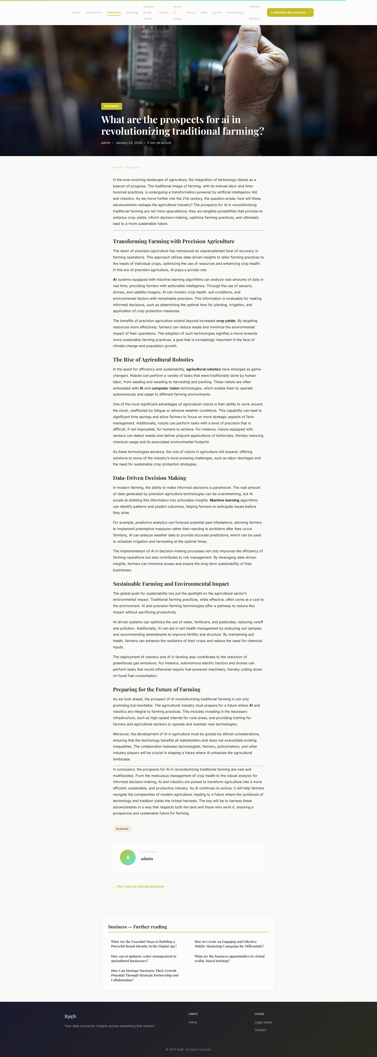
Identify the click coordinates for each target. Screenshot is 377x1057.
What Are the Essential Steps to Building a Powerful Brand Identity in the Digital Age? (144, 943)
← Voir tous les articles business (138, 886)
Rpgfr (71, 1016)
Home (76, 12)
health (163, 12)
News (191, 12)
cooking (132, 12)
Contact (260, 1030)
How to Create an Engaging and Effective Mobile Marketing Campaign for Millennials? (229, 943)
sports (217, 12)
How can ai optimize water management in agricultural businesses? (143, 958)
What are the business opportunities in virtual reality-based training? (230, 958)
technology (235, 12)
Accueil (118, 167)
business (114, 12)
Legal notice (263, 1022)
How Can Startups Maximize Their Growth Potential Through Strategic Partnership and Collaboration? (144, 975)
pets (204, 12)
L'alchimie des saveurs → (290, 12)
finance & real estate (148, 12)
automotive (94, 12)
